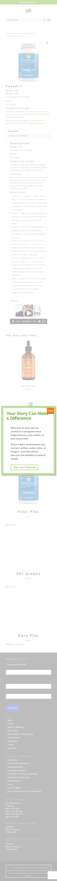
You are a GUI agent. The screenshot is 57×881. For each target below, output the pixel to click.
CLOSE (50, 411)
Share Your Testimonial (24, 467)
